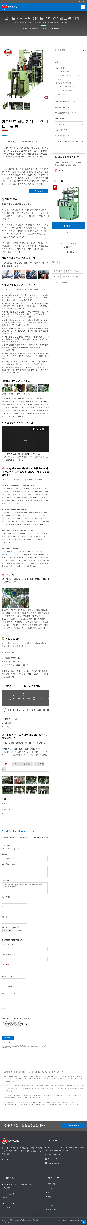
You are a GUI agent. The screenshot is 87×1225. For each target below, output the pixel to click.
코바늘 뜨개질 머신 (40, 1104)
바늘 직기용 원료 (61, 130)
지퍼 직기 (59, 79)
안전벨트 (65, 282)
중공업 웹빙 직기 (61, 94)
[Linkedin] (7, 1160)
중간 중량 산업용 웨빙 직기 (65, 90)
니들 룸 (20, 1102)
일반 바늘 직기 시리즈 (63, 71)
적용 (49, 1197)
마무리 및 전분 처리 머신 (21, 1104)
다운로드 (61, 170)
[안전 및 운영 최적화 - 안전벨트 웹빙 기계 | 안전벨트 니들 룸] (43, 388)
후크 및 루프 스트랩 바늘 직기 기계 (67, 75)
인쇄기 (24, 1102)
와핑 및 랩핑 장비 (61, 124)
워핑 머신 (38, 1102)
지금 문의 (39, 191)
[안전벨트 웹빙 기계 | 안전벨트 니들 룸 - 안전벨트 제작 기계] (12, 106)
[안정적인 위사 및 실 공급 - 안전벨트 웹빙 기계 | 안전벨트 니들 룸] (31, 388)
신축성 (56, 282)
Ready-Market (80, 1220)
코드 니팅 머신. (50, 1104)
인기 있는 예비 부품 (62, 136)
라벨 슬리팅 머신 (69, 1102)
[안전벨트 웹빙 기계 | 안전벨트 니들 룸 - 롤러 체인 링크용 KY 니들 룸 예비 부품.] (27, 106)
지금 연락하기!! (73, 1125)
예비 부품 (66, 277)
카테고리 (32, 28)
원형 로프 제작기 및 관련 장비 (66, 113)
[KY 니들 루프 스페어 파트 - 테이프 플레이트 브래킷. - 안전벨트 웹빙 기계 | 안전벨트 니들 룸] (31, 780)
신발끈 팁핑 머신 (8, 1104)
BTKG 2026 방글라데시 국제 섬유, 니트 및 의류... (20, 1184)
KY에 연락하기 (53, 1209)
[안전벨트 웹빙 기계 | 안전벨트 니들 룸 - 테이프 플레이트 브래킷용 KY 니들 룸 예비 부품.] (19, 106)
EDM (6, 755)
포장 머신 (51, 1102)
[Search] (82, 50)
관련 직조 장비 (60, 118)
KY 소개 (51, 1188)
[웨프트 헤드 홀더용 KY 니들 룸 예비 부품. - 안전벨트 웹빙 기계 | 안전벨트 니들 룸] (7, 780)
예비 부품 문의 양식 (9, 554)
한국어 (83, 1)
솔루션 (50, 1201)
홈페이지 (51, 1184)
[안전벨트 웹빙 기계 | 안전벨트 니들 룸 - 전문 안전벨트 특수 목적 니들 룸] (46, 97)
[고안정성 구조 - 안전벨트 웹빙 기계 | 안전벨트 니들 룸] (7, 388)
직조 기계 (78, 271)
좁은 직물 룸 (58, 271)
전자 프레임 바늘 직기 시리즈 (66, 87)
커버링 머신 (45, 1102)
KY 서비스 (52, 1205)
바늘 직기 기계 (41, 28)
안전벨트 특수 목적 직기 (56, 28)
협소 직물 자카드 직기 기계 (65, 101)
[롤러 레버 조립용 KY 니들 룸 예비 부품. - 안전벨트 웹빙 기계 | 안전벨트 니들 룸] (19, 780)
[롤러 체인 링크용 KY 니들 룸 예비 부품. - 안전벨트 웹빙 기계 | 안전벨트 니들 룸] (7, 790)
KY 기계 (51, 1192)
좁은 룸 (68, 271)
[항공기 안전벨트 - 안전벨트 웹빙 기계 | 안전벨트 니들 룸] (43, 274)
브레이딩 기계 (31, 1102)
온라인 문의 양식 (8, 752)
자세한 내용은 (69, 252)
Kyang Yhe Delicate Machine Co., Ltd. (26, 1220)
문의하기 (65, 1104)
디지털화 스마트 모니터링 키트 (66, 141)
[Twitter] (5, 1160)
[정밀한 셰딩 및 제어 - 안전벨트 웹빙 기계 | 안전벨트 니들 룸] (19, 388)
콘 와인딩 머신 (59, 1102)
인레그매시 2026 (8, 1203)
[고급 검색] (84, 1222)
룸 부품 (75, 277)
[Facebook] (2, 1160)
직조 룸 (56, 277)
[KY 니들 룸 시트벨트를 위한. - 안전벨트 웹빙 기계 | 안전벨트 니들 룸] (19, 790)
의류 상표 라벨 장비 (62, 107)
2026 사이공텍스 (8, 1194)
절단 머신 (31, 1104)
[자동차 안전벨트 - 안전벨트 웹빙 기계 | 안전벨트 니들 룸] (7, 274)
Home (25, 28)
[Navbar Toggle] (83, 7)
